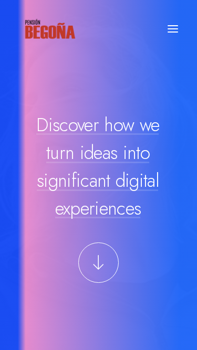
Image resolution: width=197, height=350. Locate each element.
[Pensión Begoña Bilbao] (50, 29)
